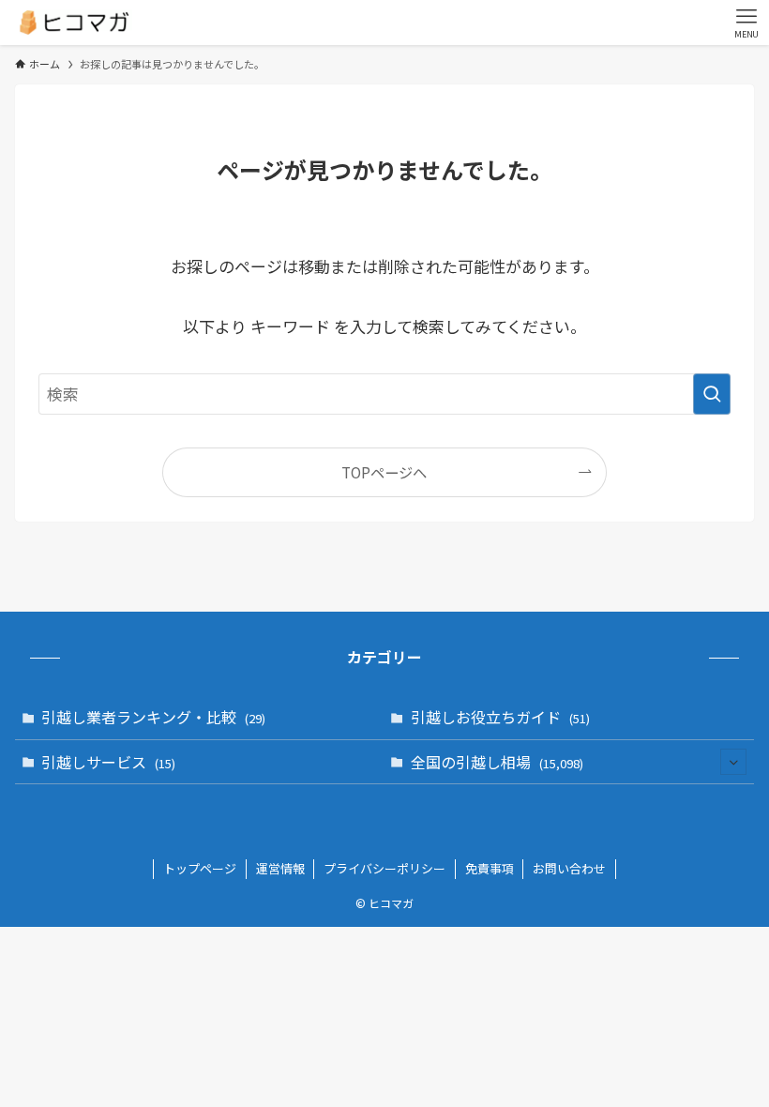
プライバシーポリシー (384, 868)
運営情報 (280, 868)
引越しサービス (108, 762)
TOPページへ (384, 472)
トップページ (199, 868)
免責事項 (489, 868)
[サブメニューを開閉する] (733, 762)
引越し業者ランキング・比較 (153, 716)
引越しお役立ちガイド (500, 716)
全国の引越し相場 (497, 762)
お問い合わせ (569, 868)
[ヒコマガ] (73, 22)
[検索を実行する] (712, 394)
